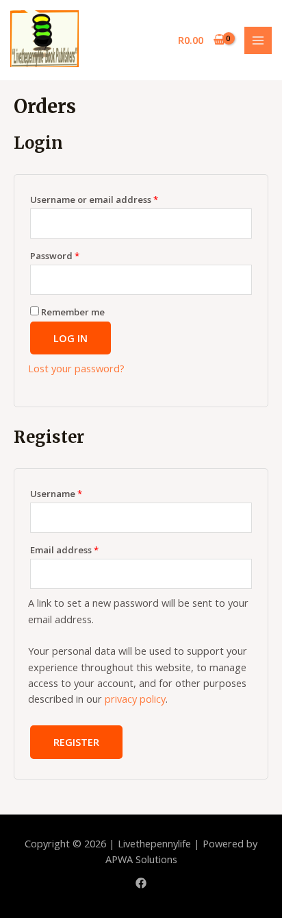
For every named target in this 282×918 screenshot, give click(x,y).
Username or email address (94, 199)
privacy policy (135, 698)
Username (56, 493)
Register (76, 742)
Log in (70, 338)
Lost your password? (76, 368)
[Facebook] (141, 883)
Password (54, 256)
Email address (64, 550)
